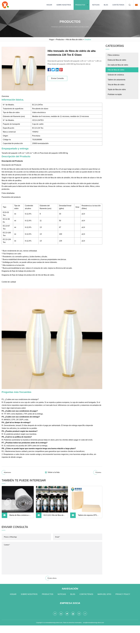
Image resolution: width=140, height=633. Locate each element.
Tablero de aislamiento (116, 80)
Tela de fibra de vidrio (116, 85)
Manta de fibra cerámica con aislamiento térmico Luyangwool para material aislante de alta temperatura (20, 516)
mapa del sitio (104, 594)
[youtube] (73, 614)
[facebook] (55, 614)
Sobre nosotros (63, 5)
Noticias (95, 5)
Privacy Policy (123, 594)
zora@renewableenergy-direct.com (93, 622)
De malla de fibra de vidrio (118, 65)
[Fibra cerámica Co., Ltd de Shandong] (5, 5)
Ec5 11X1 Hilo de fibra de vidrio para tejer (53, 516)
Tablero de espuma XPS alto (87, 516)
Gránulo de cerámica (116, 75)
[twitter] (67, 614)
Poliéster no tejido (115, 94)
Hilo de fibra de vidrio (74, 39)
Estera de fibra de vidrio (117, 60)
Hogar (49, 5)
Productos (80, 5)
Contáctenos (118, 5)
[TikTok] (85, 614)
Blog (106, 5)
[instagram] (79, 614)
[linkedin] (61, 614)
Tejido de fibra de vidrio (117, 89)
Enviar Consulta (57, 78)
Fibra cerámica (113, 55)
